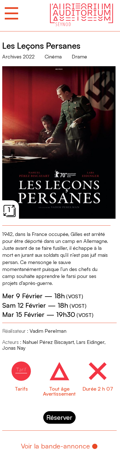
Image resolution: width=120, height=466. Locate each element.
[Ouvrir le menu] (11, 13)
